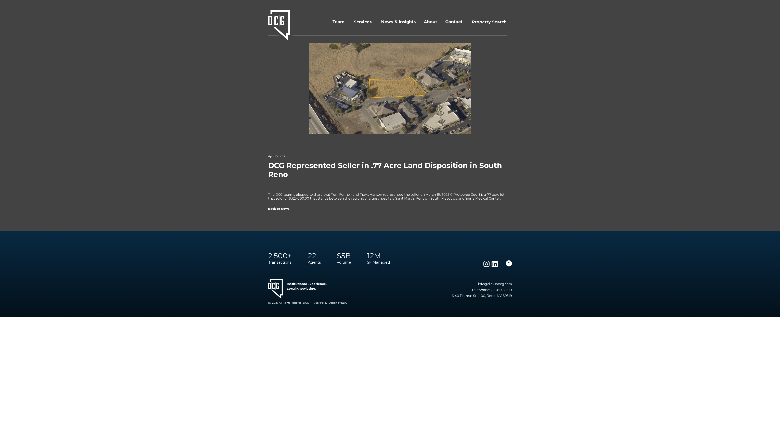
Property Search (489, 22)
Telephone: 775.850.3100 (491, 290)
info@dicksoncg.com (495, 284)
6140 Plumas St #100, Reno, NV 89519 (482, 296)
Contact (454, 21)
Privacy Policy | (319, 302)
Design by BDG (338, 302)
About (430, 21)
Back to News (278, 209)
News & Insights (398, 21)
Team (338, 21)
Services (363, 22)
